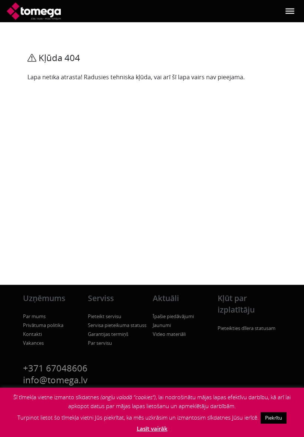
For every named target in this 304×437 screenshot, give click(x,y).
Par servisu (100, 343)
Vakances (33, 343)
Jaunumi (162, 325)
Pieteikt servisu (104, 316)
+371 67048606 (55, 368)
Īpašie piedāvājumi (173, 316)
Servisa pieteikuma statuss (117, 325)
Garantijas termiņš (108, 334)
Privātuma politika (43, 325)
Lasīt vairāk (152, 428)
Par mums (34, 316)
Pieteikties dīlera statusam (246, 328)
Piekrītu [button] (273, 417)
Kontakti (32, 334)
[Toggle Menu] (289, 11)
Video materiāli (169, 334)
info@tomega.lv (55, 380)
